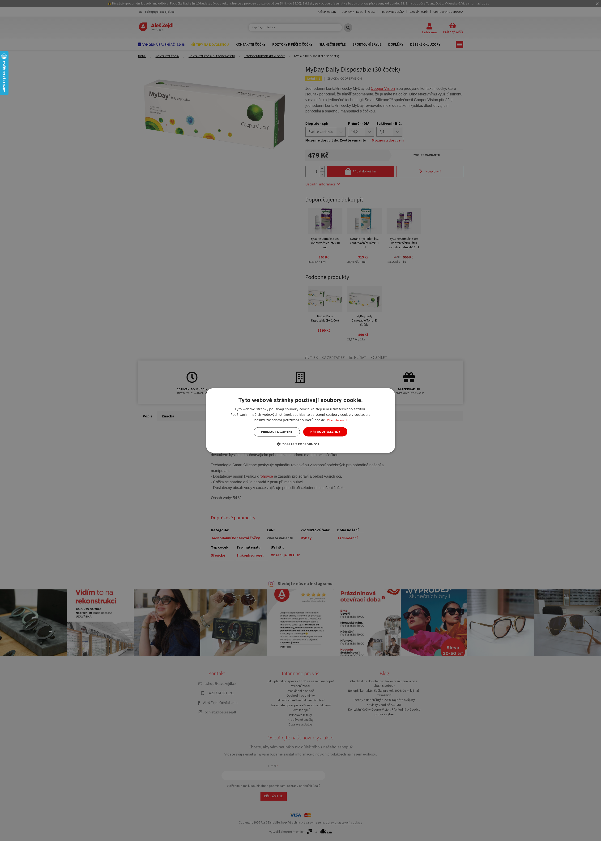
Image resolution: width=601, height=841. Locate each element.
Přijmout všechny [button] (325, 432)
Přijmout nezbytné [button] (277, 432)
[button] (300, 444)
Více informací (337, 420)
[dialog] (300, 420)
